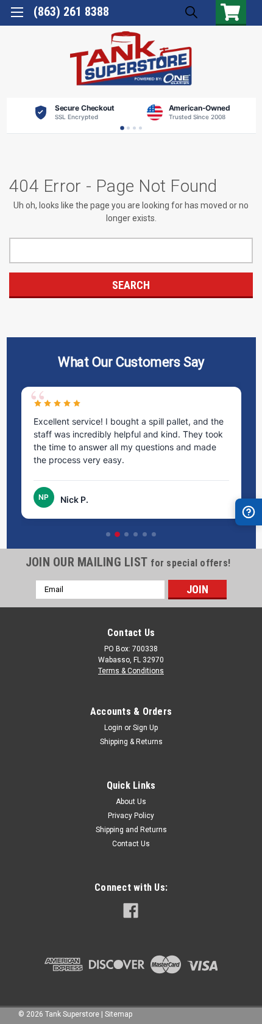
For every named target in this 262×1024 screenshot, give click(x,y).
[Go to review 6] (154, 534)
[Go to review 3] (126, 534)
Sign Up (145, 727)
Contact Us (131, 843)
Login (113, 727)
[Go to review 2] (117, 534)
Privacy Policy (131, 815)
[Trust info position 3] (134, 128)
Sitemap (118, 1014)
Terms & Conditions (131, 671)
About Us (131, 801)
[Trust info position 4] (140, 128)
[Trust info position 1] (122, 128)
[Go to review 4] (135, 534)
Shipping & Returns (131, 741)
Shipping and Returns (131, 829)
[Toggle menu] (17, 17)
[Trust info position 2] (128, 128)
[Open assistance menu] (248, 512)
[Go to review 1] (108, 534)
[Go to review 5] (145, 534)
